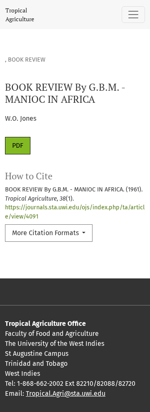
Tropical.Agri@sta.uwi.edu (65, 393)
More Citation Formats (46, 233)
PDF (17, 145)
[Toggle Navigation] (133, 14)
